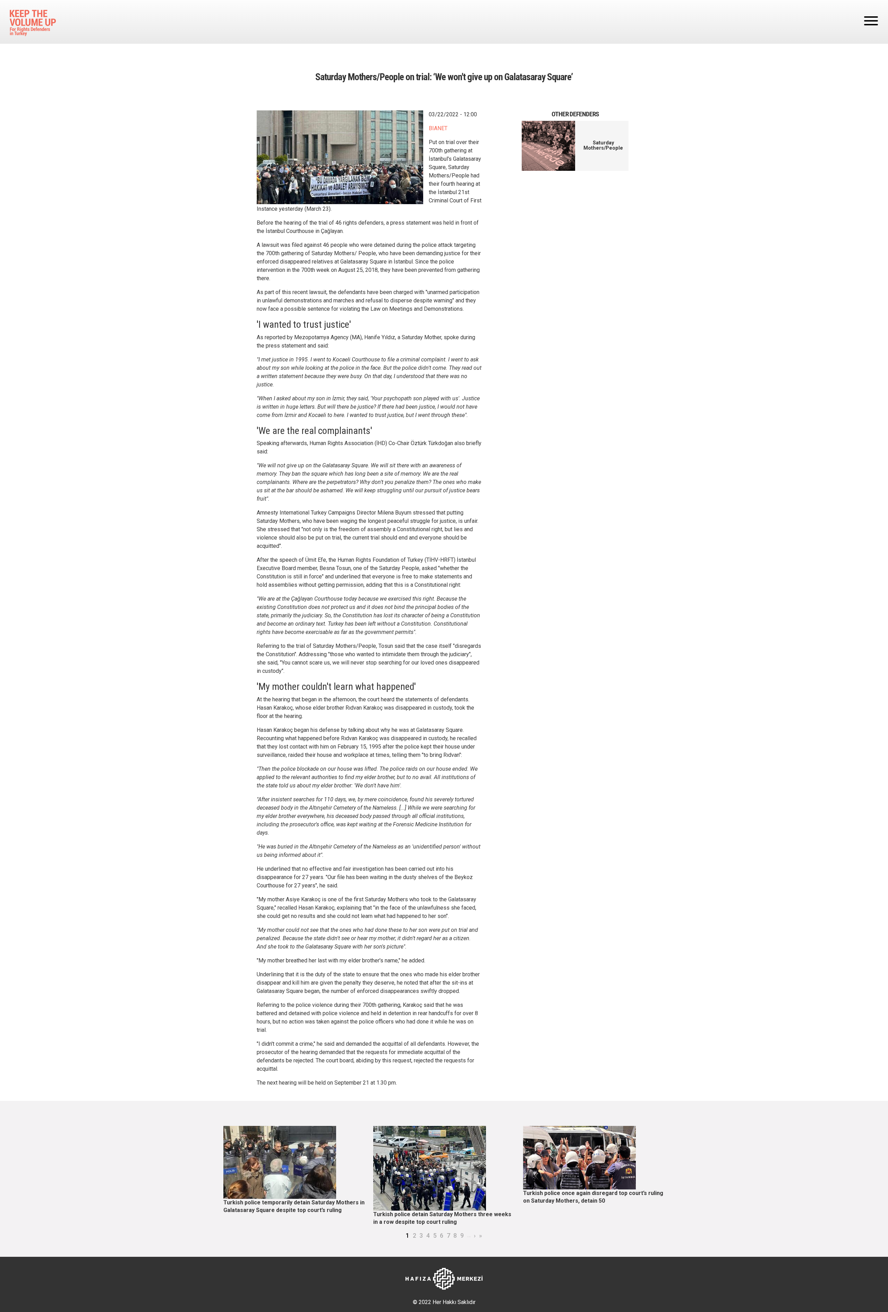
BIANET (438, 128)
